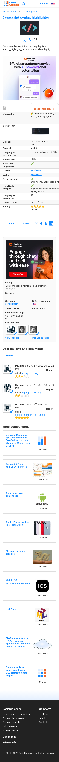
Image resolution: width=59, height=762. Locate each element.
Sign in (44, 4)
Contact (43, 722)
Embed (26, 223)
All (4, 11)
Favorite (24, 40)
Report (12, 223)
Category (10, 301)
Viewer (8, 308)
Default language (41, 301)
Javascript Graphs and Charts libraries (16, 465)
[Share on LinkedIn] (51, 223)
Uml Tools (11, 609)
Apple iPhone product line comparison (17, 523)
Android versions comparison (15, 494)
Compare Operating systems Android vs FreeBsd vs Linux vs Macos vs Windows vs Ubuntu (18, 440)
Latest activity (9, 742)
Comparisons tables (12, 722)
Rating (34, 373)
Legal (42, 718)
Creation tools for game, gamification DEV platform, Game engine (16, 671)
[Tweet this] (46, 223)
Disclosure (44, 714)
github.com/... (37, 170)
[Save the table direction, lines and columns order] (5, 108)
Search (23, 3)
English (53, 4)
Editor (35, 308)
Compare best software (14, 718)
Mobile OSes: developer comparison (18, 581)
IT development (29, 11)
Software (13, 11)
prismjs (25, 373)
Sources (9, 293)
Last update (11, 312)
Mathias (19, 366)
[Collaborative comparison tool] (12, 4)
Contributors (12, 322)
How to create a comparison (17, 714)
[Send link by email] (36, 223)
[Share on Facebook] (41, 223)
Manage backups (40, 338)
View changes (12, 338)
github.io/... (36, 174)
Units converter (10, 726)
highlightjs (27, 392)
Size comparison (11, 730)
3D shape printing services (15, 552)
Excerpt (9, 282)
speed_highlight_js (25, 414)
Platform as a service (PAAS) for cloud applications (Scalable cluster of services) (18, 642)
